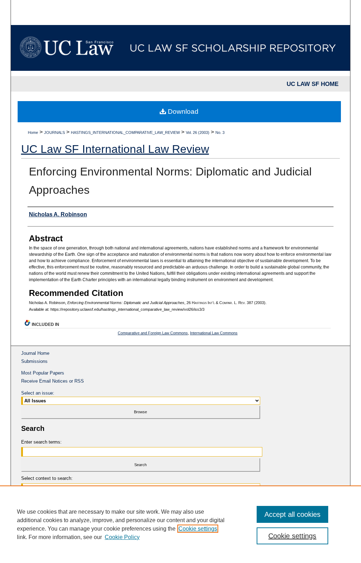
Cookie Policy (122, 537)
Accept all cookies (292, 514)
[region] (180, 524)
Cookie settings (197, 529)
